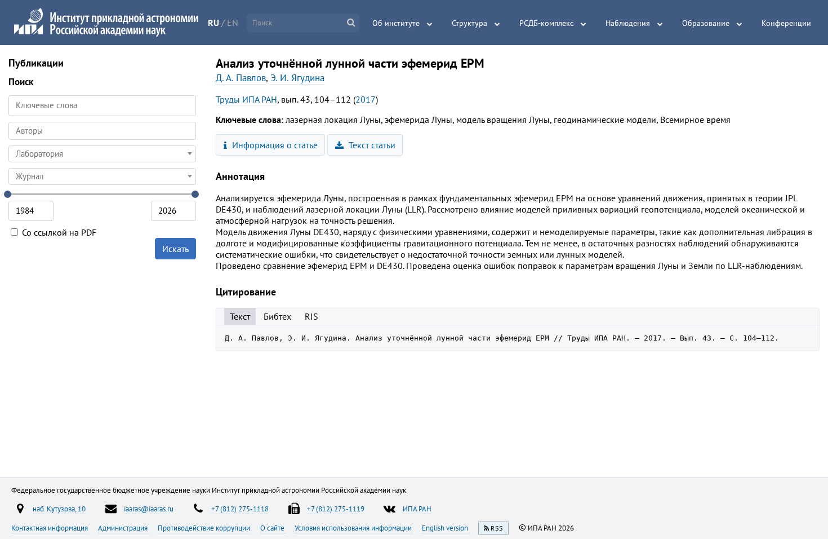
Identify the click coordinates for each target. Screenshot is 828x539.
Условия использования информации (354, 528)
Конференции (786, 23)
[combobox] (102, 131)
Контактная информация (50, 528)
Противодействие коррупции (205, 528)
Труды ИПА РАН (246, 99)
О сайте (273, 528)
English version (446, 528)
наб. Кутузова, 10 (59, 508)
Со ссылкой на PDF (58, 232)
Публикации (36, 62)
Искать (175, 248)
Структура (469, 23)
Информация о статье (274, 145)
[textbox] (102, 154)
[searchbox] (102, 130)
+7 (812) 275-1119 (335, 508)
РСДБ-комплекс (546, 23)
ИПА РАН (417, 508)
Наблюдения (628, 23)
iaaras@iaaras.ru (148, 508)
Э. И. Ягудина (297, 78)
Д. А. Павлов (241, 78)
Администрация (123, 528)
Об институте (396, 23)
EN (232, 22)
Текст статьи (370, 145)
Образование (705, 23)
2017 (365, 99)
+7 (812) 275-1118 (240, 508)
